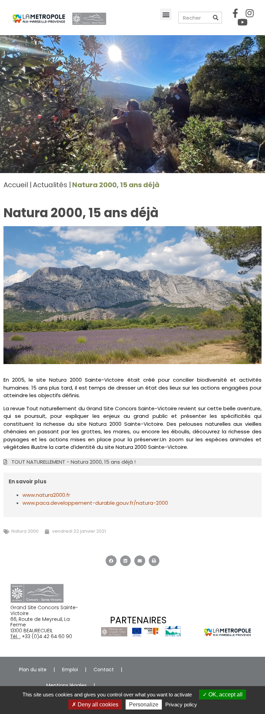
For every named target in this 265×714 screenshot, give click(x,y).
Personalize (143, 704)
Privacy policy (181, 704)
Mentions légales (66, 685)
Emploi (70, 669)
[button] (165, 14)
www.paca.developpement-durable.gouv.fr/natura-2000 (95, 502)
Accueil (15, 185)
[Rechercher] (216, 17)
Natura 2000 (25, 531)
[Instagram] (249, 13)
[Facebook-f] (235, 13)
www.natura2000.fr (46, 495)
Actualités (50, 185)
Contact (104, 669)
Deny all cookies (97, 704)
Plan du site (33, 669)
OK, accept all (225, 694)
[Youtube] (242, 22)
